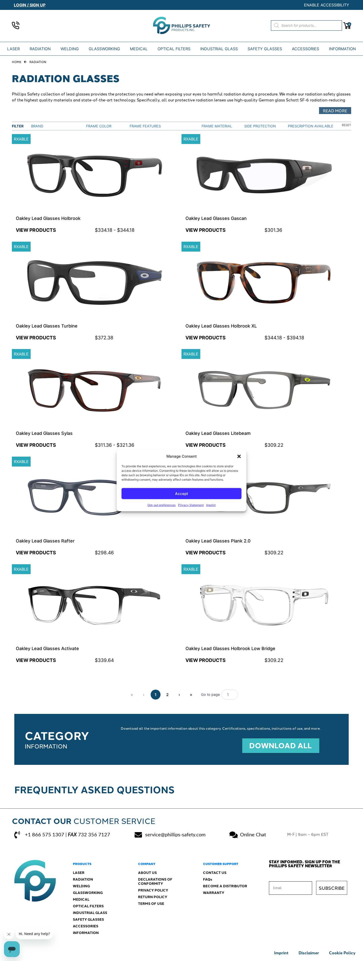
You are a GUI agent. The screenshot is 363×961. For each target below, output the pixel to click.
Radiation (37, 62)
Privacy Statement (191, 505)
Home (16, 62)
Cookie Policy (342, 953)
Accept (181, 493)
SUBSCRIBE (331, 888)
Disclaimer (309, 953)
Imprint (211, 505)
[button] (239, 456)
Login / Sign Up (29, 4)
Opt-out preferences (161, 505)
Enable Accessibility (326, 4)
